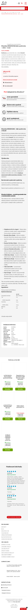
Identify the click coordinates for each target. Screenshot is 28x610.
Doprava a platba (5, 544)
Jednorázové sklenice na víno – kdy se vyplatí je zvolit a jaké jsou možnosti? (13, 571)
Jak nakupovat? (5, 548)
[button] (8, 389)
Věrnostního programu (13, 76)
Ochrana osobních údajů (7, 556)
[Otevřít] (26, 2)
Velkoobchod (4, 533)
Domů (2, 12)
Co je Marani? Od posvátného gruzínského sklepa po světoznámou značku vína (14, 566)
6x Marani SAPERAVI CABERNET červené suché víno (7, 437)
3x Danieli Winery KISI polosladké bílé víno (7, 406)
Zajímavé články (5, 561)
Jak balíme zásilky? (6, 546)
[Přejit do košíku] (22, 3)
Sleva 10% (23, 609)
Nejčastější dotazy (6, 537)
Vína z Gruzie (9, 12)
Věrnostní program (6, 535)
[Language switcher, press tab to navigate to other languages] (16, 3)
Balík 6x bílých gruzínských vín (20, 406)
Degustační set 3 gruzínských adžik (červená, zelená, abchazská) (20, 377)
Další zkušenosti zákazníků (14, 517)
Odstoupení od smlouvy (7, 552)
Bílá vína (16, 12)
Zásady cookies (5, 550)
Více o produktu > (5, 66)
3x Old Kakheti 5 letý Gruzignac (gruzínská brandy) (7, 377)
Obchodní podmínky (6, 554)
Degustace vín (5, 531)
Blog (2, 529)
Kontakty (3, 527)
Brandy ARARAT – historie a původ (13, 576)
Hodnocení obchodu (6, 539)
